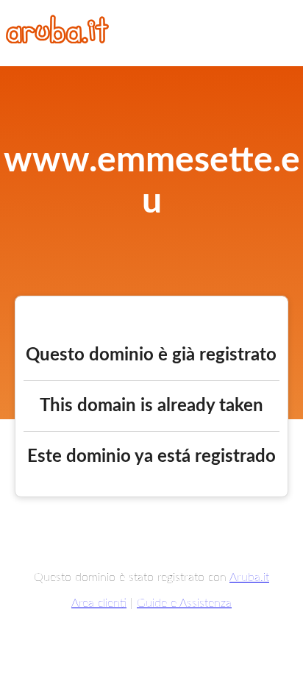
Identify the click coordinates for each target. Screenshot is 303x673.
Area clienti (98, 603)
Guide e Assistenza (184, 603)
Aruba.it (249, 577)
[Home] (57, 40)
